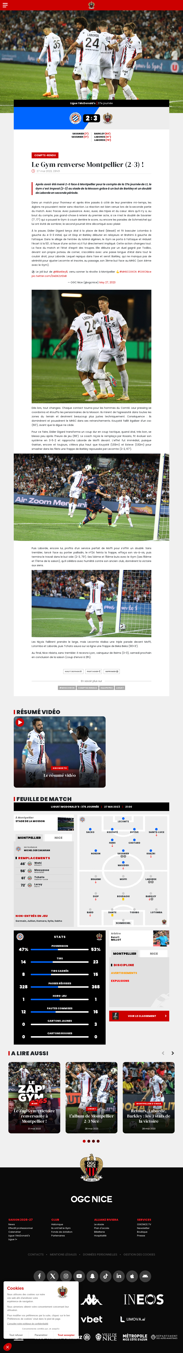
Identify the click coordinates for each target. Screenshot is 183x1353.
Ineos (144, 1299)
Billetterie (99, 1232)
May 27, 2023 (107, 282)
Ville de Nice (106, 1337)
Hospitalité (100, 1235)
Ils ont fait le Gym (61, 1228)
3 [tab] (94, 1141)
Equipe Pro (107, 687)
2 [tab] (89, 1141)
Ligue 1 (120, 687)
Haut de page (72, 671)
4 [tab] (98, 1141)
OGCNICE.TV (144, 1224)
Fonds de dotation (61, 1232)
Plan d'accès (101, 1228)
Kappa (91, 1299)
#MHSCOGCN (128, 271)
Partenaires (58, 1235)
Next (173, 1053)
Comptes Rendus (87, 687)
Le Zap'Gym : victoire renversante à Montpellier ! (34, 1097)
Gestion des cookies (139, 1254)
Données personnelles (100, 1254)
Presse (141, 1235)
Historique (57, 1224)
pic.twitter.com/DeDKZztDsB (49, 276)
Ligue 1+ (12, 1239)
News (11, 1224)
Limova (132, 1319)
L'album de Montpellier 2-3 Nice (91, 1097)
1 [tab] (84, 1141)
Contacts (36, 1254)
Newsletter (143, 1228)
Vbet (91, 1319)
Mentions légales (63, 1254)
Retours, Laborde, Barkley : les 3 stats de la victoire (149, 1097)
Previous (163, 1053)
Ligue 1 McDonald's (19, 1235)
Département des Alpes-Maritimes (164, 1337)
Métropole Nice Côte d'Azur (135, 1337)
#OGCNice (144, 271)
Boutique (142, 1232)
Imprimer (110, 671)
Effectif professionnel (20, 1228)
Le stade (99, 1224)
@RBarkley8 (60, 271)
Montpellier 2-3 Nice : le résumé (60, 752)
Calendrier (14, 1232)
